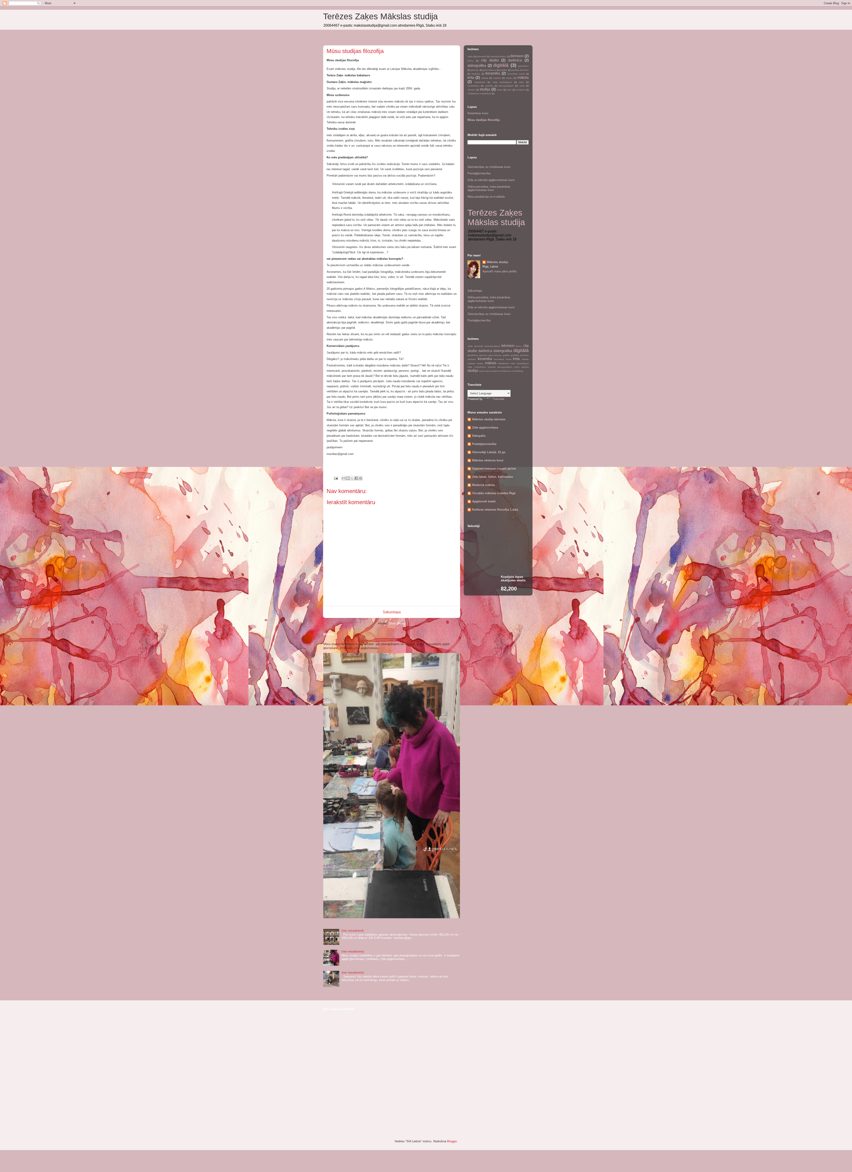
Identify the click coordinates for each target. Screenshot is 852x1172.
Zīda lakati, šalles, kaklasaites (492, 476)
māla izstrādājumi (502, 82)
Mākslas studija (497, 262)
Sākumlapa (392, 612)
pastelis (489, 86)
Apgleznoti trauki (484, 501)
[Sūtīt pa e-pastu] (343, 478)
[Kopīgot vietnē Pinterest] (360, 478)
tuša (509, 89)
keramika (492, 73)
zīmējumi (520, 89)
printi (522, 86)
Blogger (452, 1141)
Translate (498, 399)
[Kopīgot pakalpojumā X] (352, 478)
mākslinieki (479, 82)
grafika (503, 70)
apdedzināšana (498, 56)
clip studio (490, 60)
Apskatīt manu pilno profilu (499, 271)
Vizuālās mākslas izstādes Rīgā (493, 493)
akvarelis (481, 56)
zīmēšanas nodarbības (479, 93)
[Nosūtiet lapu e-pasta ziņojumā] (335, 478)
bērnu (470, 60)
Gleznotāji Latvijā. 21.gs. (489, 452)
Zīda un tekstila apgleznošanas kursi (491, 180)
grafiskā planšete (520, 70)
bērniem (517, 56)
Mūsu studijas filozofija (483, 120)
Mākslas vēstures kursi (487, 460)
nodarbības (473, 86)
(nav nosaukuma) (352, 930)
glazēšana (523, 66)
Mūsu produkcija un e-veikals (486, 196)
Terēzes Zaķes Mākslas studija (380, 16)
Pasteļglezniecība (478, 173)
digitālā (501, 65)
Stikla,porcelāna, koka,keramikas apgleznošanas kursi (488, 188)
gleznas (475, 70)
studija (485, 89)
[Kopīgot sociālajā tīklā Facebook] (356, 478)
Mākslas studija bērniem (489, 419)
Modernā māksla (483, 485)
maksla (484, 78)
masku (509, 78)
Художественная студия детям (494, 468)
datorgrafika (476, 65)
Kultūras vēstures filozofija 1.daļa (495, 509)
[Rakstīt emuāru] (348, 478)
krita (470, 77)
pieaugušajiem (506, 86)
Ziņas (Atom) (397, 623)
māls (521, 82)
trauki (499, 89)
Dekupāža (478, 435)
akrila (470, 56)
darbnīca (515, 60)
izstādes (475, 74)
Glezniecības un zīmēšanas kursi (489, 167)
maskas (497, 78)
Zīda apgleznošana (485, 427)
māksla (523, 77)
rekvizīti (471, 89)
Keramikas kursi (477, 113)
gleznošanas (489, 70)
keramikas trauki (516, 74)
